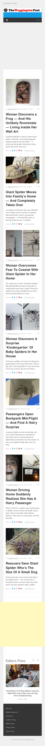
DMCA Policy (10, 724)
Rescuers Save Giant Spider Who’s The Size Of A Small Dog (22, 567)
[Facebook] (36, 20)
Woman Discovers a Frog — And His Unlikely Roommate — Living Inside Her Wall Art (21, 123)
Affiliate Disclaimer (12, 712)
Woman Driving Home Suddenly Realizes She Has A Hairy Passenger (21, 496)
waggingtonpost (13, 109)
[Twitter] (38, 20)
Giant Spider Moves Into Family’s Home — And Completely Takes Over (21, 198)
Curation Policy (11, 720)
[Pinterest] (19, 151)
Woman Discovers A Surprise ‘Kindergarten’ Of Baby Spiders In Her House (21, 347)
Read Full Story (30, 151)
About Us (9, 708)
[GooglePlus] (16, 151)
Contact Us (9, 716)
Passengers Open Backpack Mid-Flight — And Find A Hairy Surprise (22, 420)
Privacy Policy (10, 727)
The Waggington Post (28, 739)
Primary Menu (11, 3)
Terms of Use (10, 731)
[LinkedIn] (21, 151)
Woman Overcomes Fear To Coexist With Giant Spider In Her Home (22, 271)
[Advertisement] (22, 46)
